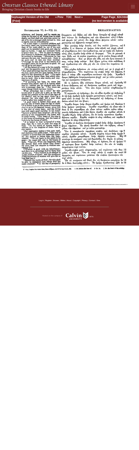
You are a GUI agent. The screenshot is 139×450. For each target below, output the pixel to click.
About (69, 200)
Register (48, 200)
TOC (69, 17)
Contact (92, 200)
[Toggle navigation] (133, 6)
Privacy (84, 200)
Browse (56, 200)
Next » (79, 17)
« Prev (59, 17)
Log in (41, 200)
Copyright (76, 200)
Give (98, 200)
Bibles (63, 200)
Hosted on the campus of (52, 215)
